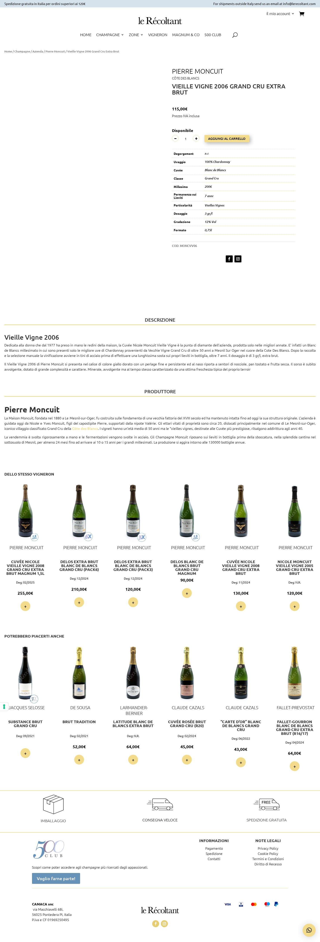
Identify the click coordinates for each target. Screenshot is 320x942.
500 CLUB (212, 35)
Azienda (37, 51)
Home (8, 51)
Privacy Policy (268, 848)
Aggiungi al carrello (227, 138)
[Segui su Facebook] (229, 258)
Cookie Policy (268, 853)
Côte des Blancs (185, 78)
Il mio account (278, 14)
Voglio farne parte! (56, 878)
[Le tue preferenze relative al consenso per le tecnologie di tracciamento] (4, 706)
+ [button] (25, 606)
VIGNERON (157, 35)
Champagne (22, 51)
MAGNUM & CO (186, 35)
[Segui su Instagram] (237, 258)
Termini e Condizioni (268, 858)
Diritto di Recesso (268, 863)
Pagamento (214, 848)
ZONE (134, 35)
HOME (85, 35)
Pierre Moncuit (55, 51)
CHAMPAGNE (108, 35)
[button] (145, 64)
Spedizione (214, 853)
